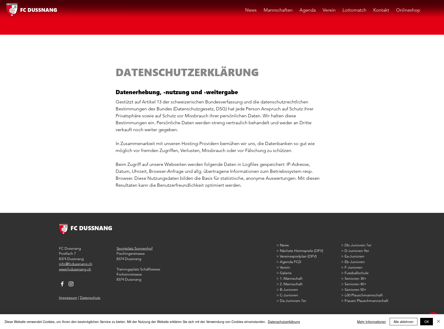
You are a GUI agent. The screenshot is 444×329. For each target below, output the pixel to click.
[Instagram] (71, 284)
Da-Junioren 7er (293, 300)
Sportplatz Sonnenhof (135, 248)
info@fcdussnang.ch (75, 264)
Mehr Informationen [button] (371, 321)
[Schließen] (438, 321)
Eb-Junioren (355, 262)
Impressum (68, 297)
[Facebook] (62, 284)
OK (426, 321)
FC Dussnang (70, 248)
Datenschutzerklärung (284, 321)
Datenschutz (90, 297)
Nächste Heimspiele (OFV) (301, 250)
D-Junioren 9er (357, 250)
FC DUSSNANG (38, 9)
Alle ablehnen (403, 321)
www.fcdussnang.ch (75, 269)
